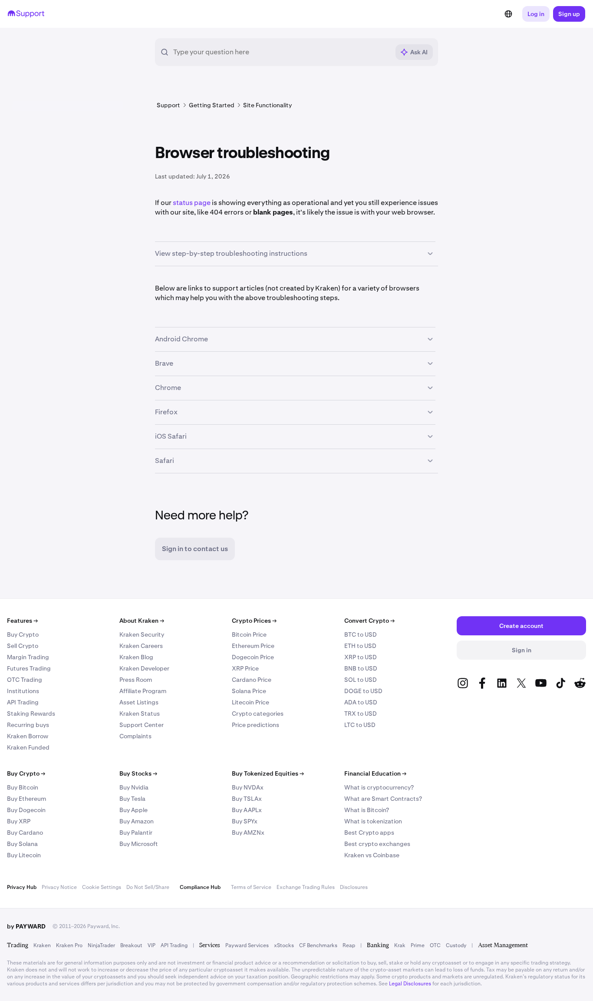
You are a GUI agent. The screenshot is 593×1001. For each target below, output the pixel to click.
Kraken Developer (144, 668)
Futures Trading (29, 668)
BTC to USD (360, 634)
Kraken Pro (69, 945)
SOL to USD (360, 680)
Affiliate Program (142, 691)
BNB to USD (360, 668)
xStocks (284, 945)
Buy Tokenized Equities (268, 773)
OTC (435, 945)
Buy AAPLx (247, 810)
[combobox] (281, 52)
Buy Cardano (25, 832)
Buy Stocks (138, 773)
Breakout (131, 945)
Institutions (23, 691)
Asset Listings (138, 702)
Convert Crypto (369, 620)
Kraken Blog (136, 657)
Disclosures (354, 887)
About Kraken (141, 620)
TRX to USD (360, 713)
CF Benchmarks (318, 945)
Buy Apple (133, 810)
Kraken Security (141, 634)
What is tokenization (373, 821)
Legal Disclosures (410, 983)
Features (22, 620)
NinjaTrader (101, 945)
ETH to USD (360, 646)
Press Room (135, 680)
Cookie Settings (101, 887)
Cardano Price (251, 680)
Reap (349, 945)
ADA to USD (360, 702)
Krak (399, 945)
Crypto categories (257, 713)
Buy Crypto (23, 634)
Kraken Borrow (27, 736)
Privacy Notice (59, 887)
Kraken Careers (141, 646)
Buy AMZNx (248, 832)
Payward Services (247, 945)
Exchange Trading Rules (306, 887)
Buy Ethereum (26, 799)
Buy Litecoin (24, 855)
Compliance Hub (200, 887)
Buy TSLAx (247, 799)
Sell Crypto (22, 646)
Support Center (141, 725)
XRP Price (245, 668)
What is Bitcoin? (366, 810)
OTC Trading (24, 680)
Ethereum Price (253, 646)
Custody (456, 945)
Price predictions (255, 725)
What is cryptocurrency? (379, 787)
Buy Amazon (136, 821)
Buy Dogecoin (26, 810)
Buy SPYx (244, 821)
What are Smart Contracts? (383, 799)
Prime (418, 945)
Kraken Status (139, 713)
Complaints (135, 736)
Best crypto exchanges (377, 844)
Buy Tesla (132, 799)
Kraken (42, 945)
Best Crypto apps (369, 832)
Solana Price (249, 691)
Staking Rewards (31, 713)
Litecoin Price (250, 702)
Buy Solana (22, 844)
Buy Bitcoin (22, 787)
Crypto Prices (254, 620)
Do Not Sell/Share (147, 887)
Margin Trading (28, 657)
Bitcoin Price (249, 634)
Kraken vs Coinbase (371, 855)
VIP (151, 945)
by (26, 926)
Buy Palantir (135, 832)
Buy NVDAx (248, 787)
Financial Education (375, 773)
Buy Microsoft (138, 844)
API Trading (23, 702)
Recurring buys (28, 725)
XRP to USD (360, 657)
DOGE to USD (363, 691)
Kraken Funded (28, 747)
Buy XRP (18, 821)
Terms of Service (251, 887)
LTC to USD (360, 725)
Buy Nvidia (133, 787)
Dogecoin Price (253, 657)
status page (192, 202)
